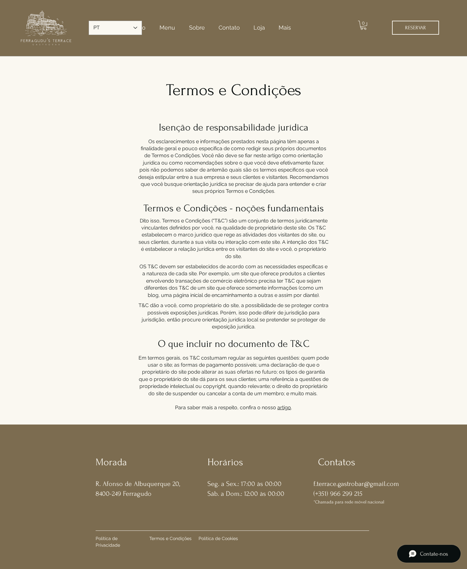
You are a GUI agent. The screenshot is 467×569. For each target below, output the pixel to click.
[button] (363, 25)
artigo (284, 407)
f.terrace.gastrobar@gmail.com (356, 484)
